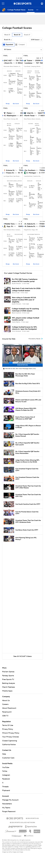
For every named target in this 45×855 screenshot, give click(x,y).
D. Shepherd (40, 253)
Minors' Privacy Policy (10, 733)
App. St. (10, 226)
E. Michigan (31, 173)
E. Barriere (19, 128)
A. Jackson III (40, 203)
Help (4, 754)
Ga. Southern (30, 170)
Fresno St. (10, 173)
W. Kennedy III (32, 194)
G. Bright (32, 137)
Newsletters (7, 804)
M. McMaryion (19, 184)
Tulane (29, 60)
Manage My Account (10, 800)
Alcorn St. (8, 63)
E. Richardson (32, 203)
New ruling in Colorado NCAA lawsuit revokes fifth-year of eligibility (24, 299)
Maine (9, 113)
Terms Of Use (7, 725)
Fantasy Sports (8, 676)
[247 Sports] (15, 826)
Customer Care (8, 758)
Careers (5, 704)
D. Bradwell (32, 84)
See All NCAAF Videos (22, 656)
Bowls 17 (27, 35)
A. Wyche (39, 138)
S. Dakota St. (30, 224)
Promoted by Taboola (34, 339)
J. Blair (11, 143)
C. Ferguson (12, 128)
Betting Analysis (8, 683)
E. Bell (11, 88)
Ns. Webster (19, 143)
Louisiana (28, 63)
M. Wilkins (11, 184)
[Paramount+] (10, 831)
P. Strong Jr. (32, 244)
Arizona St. (10, 170)
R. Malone (39, 92)
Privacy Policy (7, 729)
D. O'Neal (19, 199)
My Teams (6, 808)
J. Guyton (39, 147)
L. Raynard (12, 73)
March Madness (8, 687)
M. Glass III (39, 185)
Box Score (16, 103)
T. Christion (32, 237)
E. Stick (39, 237)
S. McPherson (20, 135)
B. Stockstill (12, 239)
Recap (8, 103)
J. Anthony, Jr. (20, 89)
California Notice (9, 744)
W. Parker (40, 194)
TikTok (4, 771)
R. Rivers (19, 191)
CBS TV (5, 716)
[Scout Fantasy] (17, 836)
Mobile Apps (7, 691)
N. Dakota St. (30, 226)
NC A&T (8, 60)
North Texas (29, 115)
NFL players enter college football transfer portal (25, 319)
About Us (6, 700)
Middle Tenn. (9, 224)
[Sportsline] (31, 826)
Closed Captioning (9, 741)
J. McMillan (32, 76)
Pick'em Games (8, 672)
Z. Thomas (19, 239)
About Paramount (9, 708)
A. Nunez (39, 76)
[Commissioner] (25, 830)
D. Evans (19, 246)
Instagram (6, 775)
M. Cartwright (12, 80)
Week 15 (7, 35)
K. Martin (39, 128)
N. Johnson (20, 74)
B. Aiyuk (11, 199)
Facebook (6, 779)
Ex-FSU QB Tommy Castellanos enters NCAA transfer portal (24, 280)
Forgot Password (8, 811)
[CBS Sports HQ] (32, 818)
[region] (22, 355)
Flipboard (6, 790)
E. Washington (10, 115)
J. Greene (32, 147)
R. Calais (38, 84)
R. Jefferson (12, 135)
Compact (22, 45)
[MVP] (37, 830)
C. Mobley (11, 246)
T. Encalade (32, 92)
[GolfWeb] (28, 836)
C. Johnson (31, 253)
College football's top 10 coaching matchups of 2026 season (25, 310)
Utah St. (30, 113)
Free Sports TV (8, 679)
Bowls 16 (17, 35)
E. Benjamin (12, 191)
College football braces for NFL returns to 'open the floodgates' (24, 328)
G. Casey (11, 253)
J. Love (32, 128)
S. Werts (32, 186)
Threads (5, 787)
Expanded (9, 45)
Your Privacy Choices (10, 737)
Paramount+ (7, 712)
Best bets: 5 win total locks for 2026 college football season (26, 289)
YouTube (5, 767)
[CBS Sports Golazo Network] (22, 822)
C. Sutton (19, 253)
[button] (3, 3)
